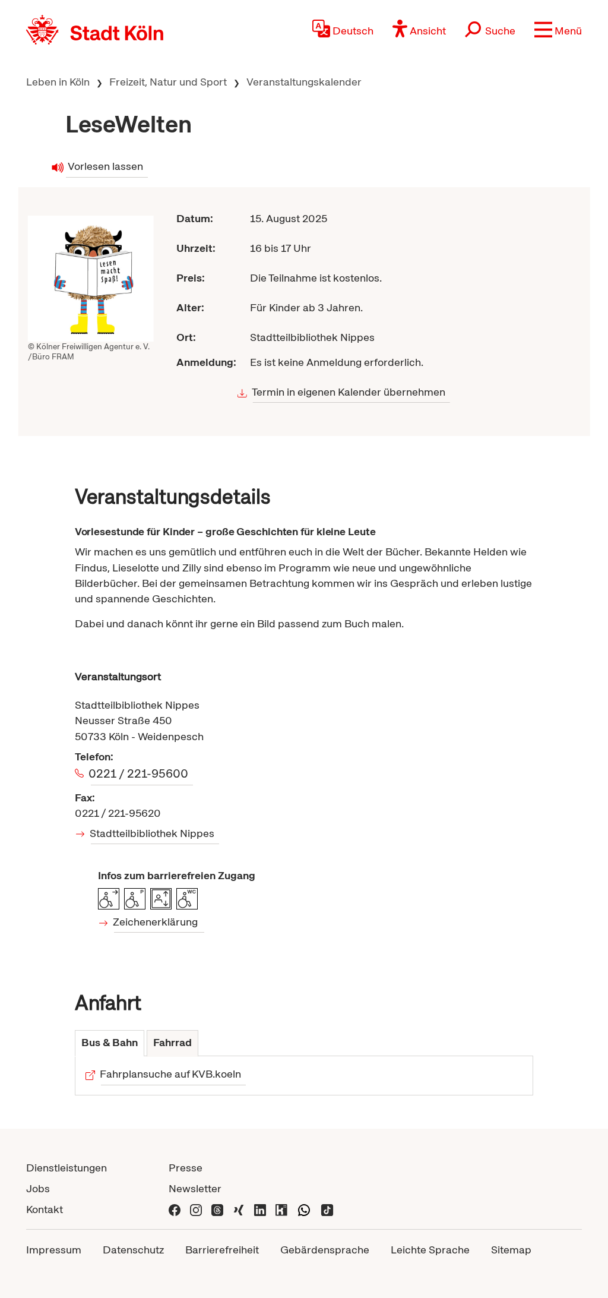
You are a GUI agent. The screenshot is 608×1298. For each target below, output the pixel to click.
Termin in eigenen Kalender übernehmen (348, 392)
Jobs (38, 1188)
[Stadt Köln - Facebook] (174, 1209)
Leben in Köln (58, 82)
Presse (185, 1167)
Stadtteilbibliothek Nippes (153, 833)
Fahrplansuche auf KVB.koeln (171, 1074)
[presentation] (109, 1043)
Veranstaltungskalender (304, 82)
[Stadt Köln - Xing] (239, 1209)
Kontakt (44, 1209)
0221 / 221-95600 (139, 773)
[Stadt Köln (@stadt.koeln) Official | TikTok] (327, 1209)
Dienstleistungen (66, 1167)
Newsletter (195, 1188)
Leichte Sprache (430, 1249)
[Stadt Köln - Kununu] (281, 1209)
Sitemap (511, 1249)
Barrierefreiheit (222, 1249)
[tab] (109, 1043)
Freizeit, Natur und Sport (168, 82)
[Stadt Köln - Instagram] (196, 1209)
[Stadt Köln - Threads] (217, 1209)
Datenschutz (133, 1249)
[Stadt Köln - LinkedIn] (260, 1209)
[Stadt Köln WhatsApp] (304, 1209)
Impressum (53, 1249)
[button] (558, 30)
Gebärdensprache (324, 1249)
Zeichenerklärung (156, 922)
